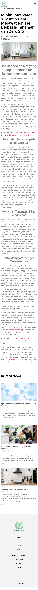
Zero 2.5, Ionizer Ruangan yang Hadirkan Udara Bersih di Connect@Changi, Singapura (16, 341)
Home (19, 542)
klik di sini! (11, 359)
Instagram (19, 560)
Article (19, 550)
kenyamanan (15, 330)
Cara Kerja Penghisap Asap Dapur (14, 489)
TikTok (19, 567)
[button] (35, 4)
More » (3, 421)
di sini (11, 350)
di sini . (3, 364)
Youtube (19, 564)
